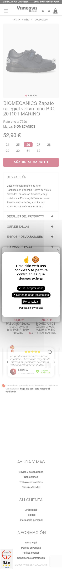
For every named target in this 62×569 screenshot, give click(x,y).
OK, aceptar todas (32, 288)
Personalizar (31, 301)
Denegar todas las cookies (32, 295)
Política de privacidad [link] (31, 307)
